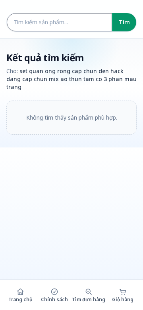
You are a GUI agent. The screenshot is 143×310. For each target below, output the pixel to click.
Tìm (124, 22)
